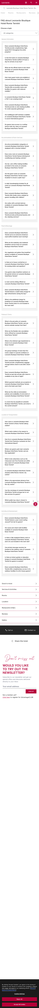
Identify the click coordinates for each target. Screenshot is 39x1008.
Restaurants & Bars (8, 608)
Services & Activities (9, 589)
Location (5, 601)
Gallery (4, 620)
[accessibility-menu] (35, 504)
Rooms (4, 595)
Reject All (19, 999)
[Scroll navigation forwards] (37, 13)
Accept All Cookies (19, 1004)
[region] (19, 993)
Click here (6, 697)
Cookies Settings (19, 994)
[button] (26, 2)
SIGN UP (31, 691)
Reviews (5, 614)
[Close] (38, 501)
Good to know (7, 583)
